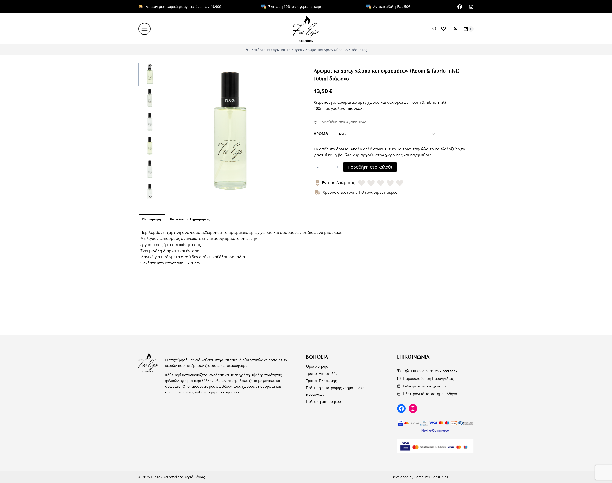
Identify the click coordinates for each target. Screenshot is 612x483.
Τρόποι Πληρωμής (321, 380)
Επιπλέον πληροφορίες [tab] (190, 219)
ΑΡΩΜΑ (321, 133)
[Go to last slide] (150, 65)
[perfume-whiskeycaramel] (230, 131)
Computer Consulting (431, 477)
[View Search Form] (434, 29)
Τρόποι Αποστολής (321, 373)
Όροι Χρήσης (317, 366)
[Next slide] (150, 196)
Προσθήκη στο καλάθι (370, 167)
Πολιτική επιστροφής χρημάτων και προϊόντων (336, 391)
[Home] (246, 50)
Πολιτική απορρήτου (323, 401)
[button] (149, 74)
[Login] (455, 28)
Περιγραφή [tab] (151, 219)
